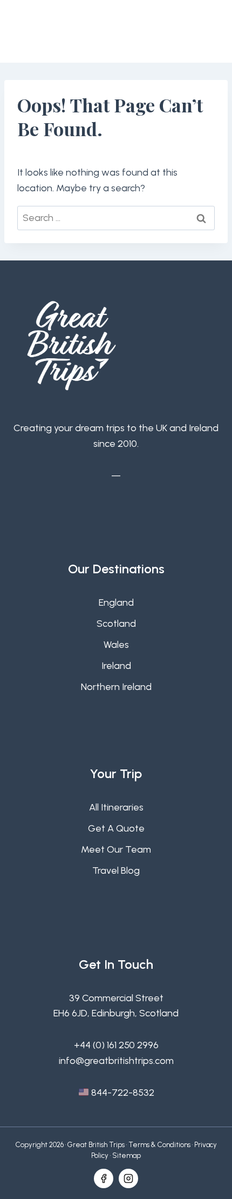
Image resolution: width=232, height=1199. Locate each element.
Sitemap (126, 1155)
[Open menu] (206, 31)
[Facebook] (103, 1178)
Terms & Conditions (159, 1145)
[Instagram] (128, 1178)
